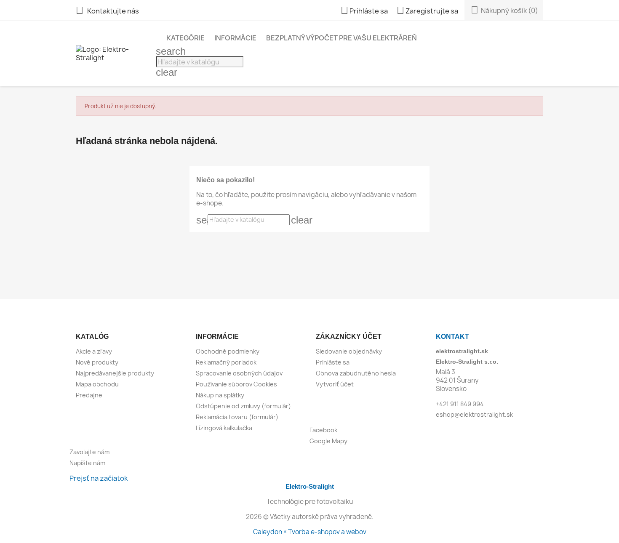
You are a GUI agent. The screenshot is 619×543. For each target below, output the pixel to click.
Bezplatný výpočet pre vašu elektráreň (341, 38)
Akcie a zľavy (94, 351)
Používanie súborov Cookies (236, 384)
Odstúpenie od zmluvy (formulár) (243, 406)
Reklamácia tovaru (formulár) (237, 417)
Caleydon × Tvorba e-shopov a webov (309, 531)
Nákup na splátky (220, 395)
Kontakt (452, 336)
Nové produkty (97, 362)
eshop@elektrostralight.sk (474, 414)
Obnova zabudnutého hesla (356, 373)
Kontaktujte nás (107, 11)
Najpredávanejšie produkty (115, 373)
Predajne (89, 395)
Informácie (235, 38)
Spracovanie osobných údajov (239, 373)
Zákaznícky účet (349, 336)
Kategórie (185, 38)
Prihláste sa (333, 362)
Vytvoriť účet (335, 384)
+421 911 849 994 (460, 404)
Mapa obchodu (97, 384)
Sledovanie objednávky (349, 351)
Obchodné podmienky (227, 351)
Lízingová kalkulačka (224, 428)
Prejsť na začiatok (98, 478)
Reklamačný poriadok (226, 362)
